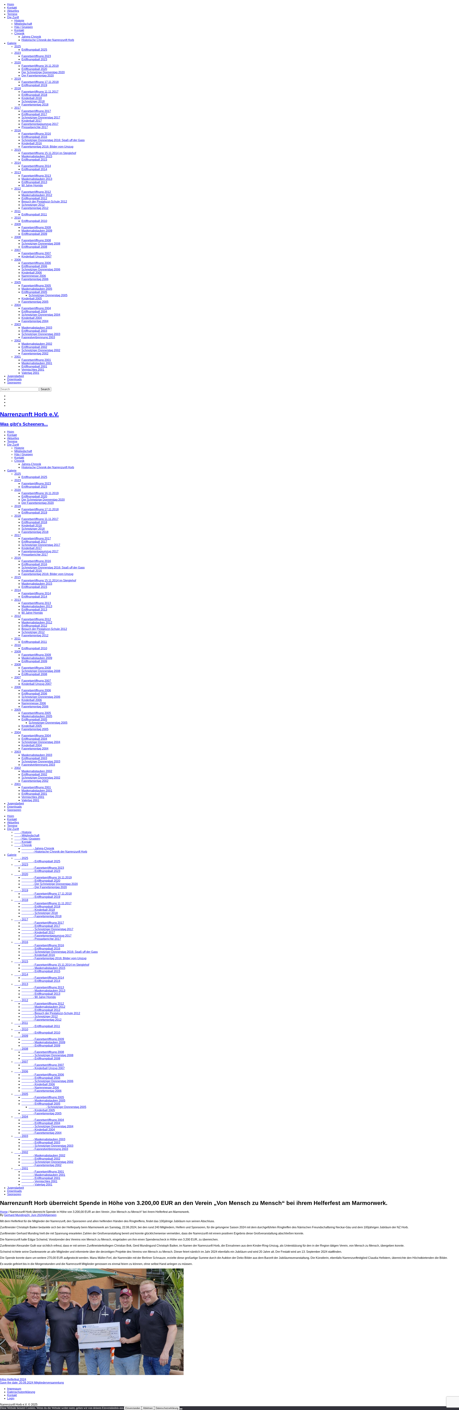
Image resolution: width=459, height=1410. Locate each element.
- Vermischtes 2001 (39, 1181)
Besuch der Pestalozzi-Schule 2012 (44, 201)
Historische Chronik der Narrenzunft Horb (48, 39)
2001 (17, 356)
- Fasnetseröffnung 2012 (43, 1003)
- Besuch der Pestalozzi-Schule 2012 (51, 1013)
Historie (19, 20)
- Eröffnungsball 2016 (41, 948)
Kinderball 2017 (32, 120)
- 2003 (21, 1136)
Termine (12, 14)
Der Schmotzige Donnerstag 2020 (43, 72)
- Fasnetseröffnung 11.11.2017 (47, 903)
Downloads (14, 379)
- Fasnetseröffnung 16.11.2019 (47, 877)
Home (4, 1211)
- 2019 (21, 890)
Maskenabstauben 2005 (37, 288)
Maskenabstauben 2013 (37, 178)
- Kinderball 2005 (38, 1110)
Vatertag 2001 (30, 372)
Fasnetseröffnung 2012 (36, 191)
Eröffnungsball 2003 (34, 330)
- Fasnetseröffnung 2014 (43, 977)
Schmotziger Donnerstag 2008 (41, 243)
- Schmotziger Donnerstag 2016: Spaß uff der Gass (60, 951)
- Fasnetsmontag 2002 (41, 1165)
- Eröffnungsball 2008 (41, 1058)
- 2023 (21, 864)
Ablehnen (148, 1408)
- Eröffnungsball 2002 (41, 1158)
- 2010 (21, 1029)
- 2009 (21, 1035)
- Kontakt (22, 841)
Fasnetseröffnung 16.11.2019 (40, 65)
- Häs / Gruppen (27, 838)
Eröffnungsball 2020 (34, 69)
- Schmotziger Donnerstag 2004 (47, 1126)
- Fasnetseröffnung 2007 (43, 1064)
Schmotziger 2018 (33, 101)
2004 (17, 305)
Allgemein (50, 1215)
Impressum (14, 1388)
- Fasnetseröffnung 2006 (43, 1074)
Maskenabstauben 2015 (37, 156)
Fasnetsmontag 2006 (35, 279)
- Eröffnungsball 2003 (41, 1142)
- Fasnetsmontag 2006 (41, 1090)
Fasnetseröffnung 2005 (36, 285)
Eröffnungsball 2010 (34, 220)
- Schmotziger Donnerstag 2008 (47, 1055)
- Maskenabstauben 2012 (43, 1006)
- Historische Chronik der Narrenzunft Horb (54, 851)
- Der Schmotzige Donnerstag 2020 (50, 883)
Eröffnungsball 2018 (34, 94)
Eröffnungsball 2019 (34, 85)
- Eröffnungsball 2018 (41, 906)
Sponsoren (14, 382)
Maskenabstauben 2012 (37, 195)
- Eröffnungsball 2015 (41, 971)
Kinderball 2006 (32, 272)
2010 (17, 217)
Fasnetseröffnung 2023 (36, 56)
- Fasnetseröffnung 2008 (43, 1052)
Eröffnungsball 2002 (34, 347)
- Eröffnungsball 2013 (41, 993)
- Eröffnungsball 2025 (41, 861)
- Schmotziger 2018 (40, 913)
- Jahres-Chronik (38, 848)
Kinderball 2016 (32, 143)
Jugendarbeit (15, 376)
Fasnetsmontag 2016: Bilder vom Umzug (47, 146)
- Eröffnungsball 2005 (41, 1103)
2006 (17, 259)
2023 (17, 52)
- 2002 (21, 1152)
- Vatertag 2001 (37, 1184)
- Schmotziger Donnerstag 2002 (47, 1161)
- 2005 (21, 1094)
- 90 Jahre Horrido (39, 997)
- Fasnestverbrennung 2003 (45, 1149)
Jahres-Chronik (31, 36)
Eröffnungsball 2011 (34, 214)
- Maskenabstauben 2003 (43, 1139)
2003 (17, 324)
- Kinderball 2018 (38, 909)
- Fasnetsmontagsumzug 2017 (47, 935)
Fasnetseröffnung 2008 (36, 240)
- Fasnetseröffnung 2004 (43, 1119)
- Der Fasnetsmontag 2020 (44, 887)
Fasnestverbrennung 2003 (38, 337)
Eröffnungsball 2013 (34, 182)
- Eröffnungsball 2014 (41, 980)
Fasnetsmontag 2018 (35, 104)
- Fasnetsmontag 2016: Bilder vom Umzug (54, 958)
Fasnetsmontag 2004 (35, 321)
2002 (17, 340)
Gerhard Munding (15, 1215)
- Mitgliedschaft (26, 835)
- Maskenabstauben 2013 (43, 990)
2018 (17, 88)
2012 (17, 188)
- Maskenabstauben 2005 (43, 1100)
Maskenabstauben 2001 (37, 363)
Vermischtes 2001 (33, 369)
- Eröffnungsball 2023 (41, 871)
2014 (17, 162)
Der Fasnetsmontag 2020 (38, 75)
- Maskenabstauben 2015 (43, 968)
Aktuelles (13, 10)
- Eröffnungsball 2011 (41, 1026)
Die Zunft (13, 17)
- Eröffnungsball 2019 (41, 896)
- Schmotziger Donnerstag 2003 (47, 1145)
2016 (17, 130)
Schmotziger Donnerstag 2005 (48, 295)
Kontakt (12, 7)
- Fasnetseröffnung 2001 (43, 1171)
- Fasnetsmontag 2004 (41, 1132)
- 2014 (21, 974)
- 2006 (21, 1071)
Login (10, 1398)
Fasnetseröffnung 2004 (36, 308)
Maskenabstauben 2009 (37, 230)
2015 (17, 149)
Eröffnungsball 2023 (34, 59)
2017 (17, 107)
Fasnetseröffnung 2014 (36, 166)
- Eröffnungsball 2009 (41, 1045)
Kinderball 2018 (32, 98)
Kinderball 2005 (32, 298)
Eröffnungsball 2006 (34, 266)
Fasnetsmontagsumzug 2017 (40, 124)
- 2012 (21, 1000)
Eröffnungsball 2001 (34, 366)
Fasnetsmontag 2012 (35, 208)
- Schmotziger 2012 (40, 1016)
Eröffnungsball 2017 (34, 114)
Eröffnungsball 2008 (34, 246)
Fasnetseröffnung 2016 (36, 133)
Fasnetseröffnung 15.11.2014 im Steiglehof (49, 153)
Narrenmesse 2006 (34, 275)
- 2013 (21, 984)
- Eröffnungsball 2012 (41, 1010)
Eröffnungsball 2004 (34, 311)
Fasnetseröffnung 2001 (36, 359)
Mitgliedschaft (23, 23)
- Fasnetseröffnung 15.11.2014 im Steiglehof (55, 964)
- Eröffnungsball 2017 (41, 925)
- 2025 (21, 858)
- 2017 (21, 919)
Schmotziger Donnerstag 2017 (41, 117)
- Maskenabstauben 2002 (43, 1155)
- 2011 (21, 1022)
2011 (17, 211)
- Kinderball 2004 (38, 1129)
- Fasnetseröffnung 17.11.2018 (47, 893)
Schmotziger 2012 (33, 204)
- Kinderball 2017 (38, 932)
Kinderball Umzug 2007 (37, 256)
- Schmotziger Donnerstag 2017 (47, 929)
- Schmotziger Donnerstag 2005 (57, 1106)
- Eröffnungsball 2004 (41, 1123)
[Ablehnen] (181, 1408)
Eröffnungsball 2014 (34, 169)
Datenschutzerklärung (21, 1391)
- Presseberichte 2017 (41, 938)
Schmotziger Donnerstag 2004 (41, 314)
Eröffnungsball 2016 (34, 136)
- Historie (23, 832)
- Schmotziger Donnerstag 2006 (47, 1081)
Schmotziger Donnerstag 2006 (41, 269)
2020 (17, 62)
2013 (17, 172)
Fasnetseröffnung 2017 (36, 111)
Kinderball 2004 (32, 317)
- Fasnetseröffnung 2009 (43, 1039)
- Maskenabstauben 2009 (43, 1042)
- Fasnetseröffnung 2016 (43, 945)
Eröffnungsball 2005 (34, 292)
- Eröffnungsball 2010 (41, 1032)
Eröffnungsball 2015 (34, 159)
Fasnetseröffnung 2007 (36, 253)
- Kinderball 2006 (38, 1084)
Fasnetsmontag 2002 (35, 353)
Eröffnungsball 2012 (34, 198)
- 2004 (21, 1116)
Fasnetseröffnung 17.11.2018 (40, 82)
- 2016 (21, 942)
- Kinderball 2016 (38, 955)
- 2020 (21, 874)
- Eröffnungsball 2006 (41, 1077)
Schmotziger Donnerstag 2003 (41, 334)
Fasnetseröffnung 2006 (36, 263)
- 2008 (21, 1048)
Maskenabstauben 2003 (37, 327)
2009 (17, 224)
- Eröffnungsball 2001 (41, 1178)
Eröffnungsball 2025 (34, 49)
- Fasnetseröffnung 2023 (43, 867)
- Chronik (23, 845)
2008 (17, 237)
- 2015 (21, 961)
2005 (17, 282)
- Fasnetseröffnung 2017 (43, 922)
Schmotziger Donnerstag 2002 (41, 350)
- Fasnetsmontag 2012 (41, 1019)
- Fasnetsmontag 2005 (41, 1113)
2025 (17, 46)
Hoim (10, 4)
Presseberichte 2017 (35, 127)
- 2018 (21, 900)
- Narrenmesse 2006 (40, 1087)
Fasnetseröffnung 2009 (36, 227)
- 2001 (21, 1168)
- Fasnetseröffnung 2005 (43, 1097)
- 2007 (21, 1061)
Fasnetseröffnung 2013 (36, 175)
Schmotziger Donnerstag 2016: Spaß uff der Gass (53, 140)
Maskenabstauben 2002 (37, 343)
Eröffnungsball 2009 (34, 233)
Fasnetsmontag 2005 (35, 301)
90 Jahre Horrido (32, 185)
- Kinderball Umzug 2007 (43, 1068)
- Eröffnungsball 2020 (41, 880)
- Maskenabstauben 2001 (43, 1174)
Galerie (11, 43)
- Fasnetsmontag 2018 (41, 916)
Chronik (19, 33)
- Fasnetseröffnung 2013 (43, 987)
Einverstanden (132, 1408)
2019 (17, 78)
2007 (17, 250)
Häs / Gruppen (23, 27)
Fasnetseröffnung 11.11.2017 (40, 91)
